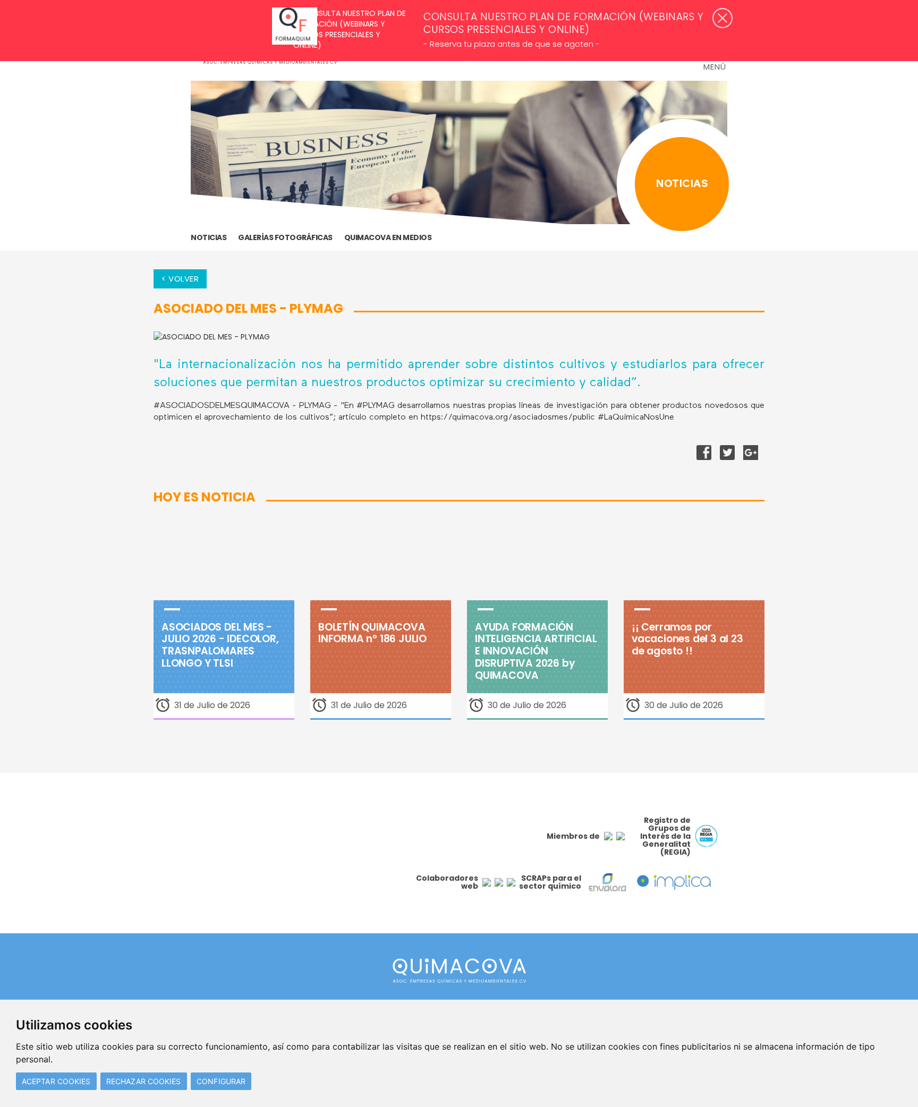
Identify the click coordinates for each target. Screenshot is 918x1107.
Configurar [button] (221, 1081)
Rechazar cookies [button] (143, 1081)
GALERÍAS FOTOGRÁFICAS (285, 237)
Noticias (208, 237)
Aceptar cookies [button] (56, 1081)
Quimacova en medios (388, 237)
